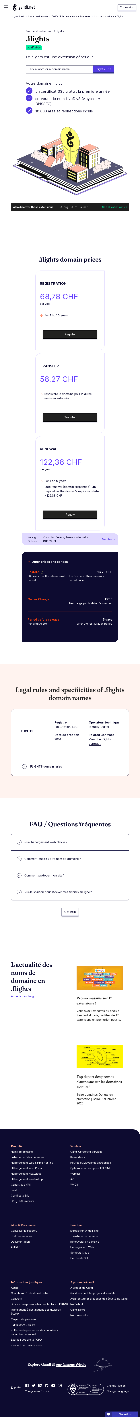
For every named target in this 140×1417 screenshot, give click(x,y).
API (72, 1179)
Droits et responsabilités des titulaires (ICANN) (39, 1304)
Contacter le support (24, 1230)
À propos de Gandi (81, 1287)
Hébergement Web (82, 1247)
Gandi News (77, 1309)
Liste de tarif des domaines (27, 1157)
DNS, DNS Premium (22, 1201)
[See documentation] (41, 572)
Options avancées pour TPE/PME (90, 1168)
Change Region (116, 1385)
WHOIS (74, 1184)
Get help (70, 912)
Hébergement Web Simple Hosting (32, 1162)
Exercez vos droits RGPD (26, 1339)
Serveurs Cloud (79, 1252)
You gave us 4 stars (37, 1391)
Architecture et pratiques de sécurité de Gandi (99, 1298)
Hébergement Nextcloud (26, 1173)
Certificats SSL (20, 1195)
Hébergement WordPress (26, 1168)
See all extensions (113, 207)
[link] (27, 1386)
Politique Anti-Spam (23, 1324)
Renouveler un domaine (84, 1241)
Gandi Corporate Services (86, 1151)
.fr (75, 207)
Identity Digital (99, 727)
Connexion (127, 7)
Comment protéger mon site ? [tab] (44, 875)
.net (85, 207)
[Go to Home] (24, 7)
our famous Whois (71, 1364)
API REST (16, 1247)
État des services (21, 1236)
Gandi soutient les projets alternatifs (92, 1293)
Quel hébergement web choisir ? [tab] (45, 842)
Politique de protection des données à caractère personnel (35, 1332)
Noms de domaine (38, 16)
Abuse (15, 1287)
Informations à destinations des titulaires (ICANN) (36, 1311)
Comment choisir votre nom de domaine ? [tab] (52, 859)
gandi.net (19, 16)
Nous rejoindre (79, 1315)
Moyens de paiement (24, 1319)
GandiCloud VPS (21, 1184)
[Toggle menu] (6, 7)
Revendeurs (77, 1157)
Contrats (16, 1298)
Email (14, 1190)
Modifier (107, 539)
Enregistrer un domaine (84, 1230)
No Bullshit (76, 1304)
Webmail (75, 1173)
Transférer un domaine (84, 1236)
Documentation (20, 1241)
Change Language (118, 1391)
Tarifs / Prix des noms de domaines (70, 16)
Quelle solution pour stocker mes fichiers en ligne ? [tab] (58, 892)
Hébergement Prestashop (27, 1179)
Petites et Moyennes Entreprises (90, 1162)
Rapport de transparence (26, 1345)
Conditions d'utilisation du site (29, 1293)
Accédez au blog (22, 996)
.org (65, 207)
